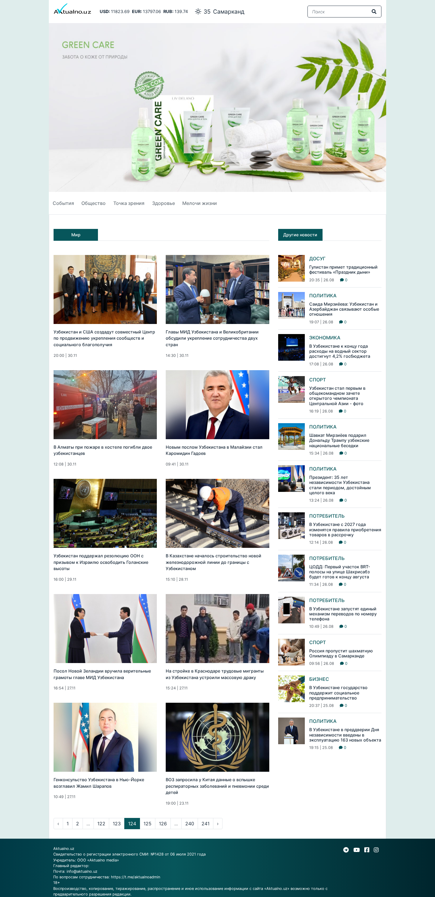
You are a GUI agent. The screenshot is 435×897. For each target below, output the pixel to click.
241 (206, 824)
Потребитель (327, 516)
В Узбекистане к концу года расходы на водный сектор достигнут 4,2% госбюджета (339, 351)
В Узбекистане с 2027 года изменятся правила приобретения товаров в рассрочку (345, 529)
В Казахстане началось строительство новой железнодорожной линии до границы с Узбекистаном (213, 562)
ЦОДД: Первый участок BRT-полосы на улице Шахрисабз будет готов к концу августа (339, 572)
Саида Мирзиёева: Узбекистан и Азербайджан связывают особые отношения (344, 309)
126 (163, 824)
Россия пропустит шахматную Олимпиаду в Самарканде (341, 653)
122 (101, 824)
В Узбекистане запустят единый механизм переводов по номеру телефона (343, 614)
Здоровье (163, 203)
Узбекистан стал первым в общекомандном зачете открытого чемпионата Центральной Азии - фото (337, 396)
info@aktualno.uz (82, 871)
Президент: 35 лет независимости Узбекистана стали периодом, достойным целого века (340, 485)
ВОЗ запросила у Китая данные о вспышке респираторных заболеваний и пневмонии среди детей (217, 786)
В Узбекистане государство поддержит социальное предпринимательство (338, 692)
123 (117, 824)
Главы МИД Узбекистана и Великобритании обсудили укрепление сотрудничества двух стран (212, 338)
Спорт (317, 380)
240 (189, 824)
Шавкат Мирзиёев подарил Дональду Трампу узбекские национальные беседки (339, 440)
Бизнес (319, 679)
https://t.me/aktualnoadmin (135, 877)
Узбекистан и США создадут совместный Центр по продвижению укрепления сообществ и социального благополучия (104, 338)
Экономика (324, 338)
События (63, 203)
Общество (93, 203)
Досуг (317, 258)
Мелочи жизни (199, 203)
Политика (322, 296)
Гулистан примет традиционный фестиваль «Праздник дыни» (343, 269)
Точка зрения (128, 203)
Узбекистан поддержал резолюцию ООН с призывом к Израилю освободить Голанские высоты (101, 562)
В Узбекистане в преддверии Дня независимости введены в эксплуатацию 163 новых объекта (345, 734)
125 (148, 824)
